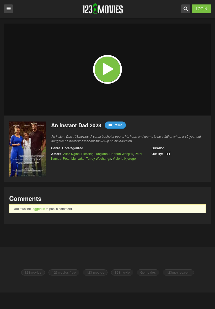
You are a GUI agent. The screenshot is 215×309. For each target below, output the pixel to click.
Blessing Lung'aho (94, 153)
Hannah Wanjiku (121, 153)
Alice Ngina (71, 153)
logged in (38, 208)
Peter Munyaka (73, 158)
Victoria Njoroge (124, 158)
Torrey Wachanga (98, 158)
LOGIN (201, 8)
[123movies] (103, 8)
